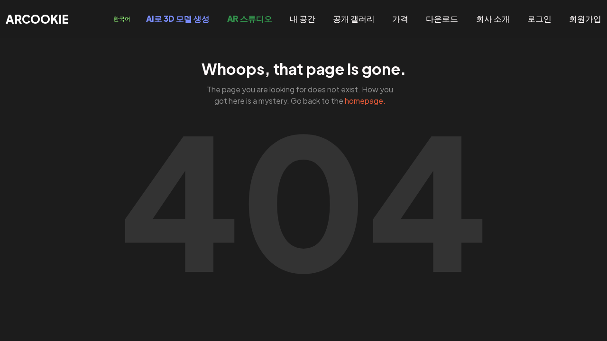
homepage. (365, 101)
